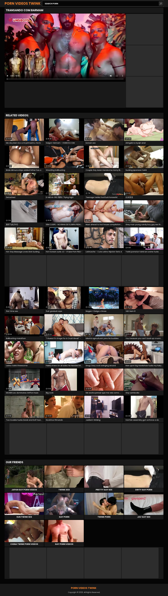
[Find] (161, 3)
